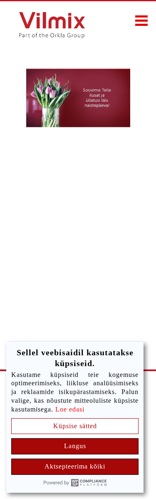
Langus (75, 445)
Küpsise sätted (75, 425)
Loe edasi (69, 409)
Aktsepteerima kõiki (75, 466)
